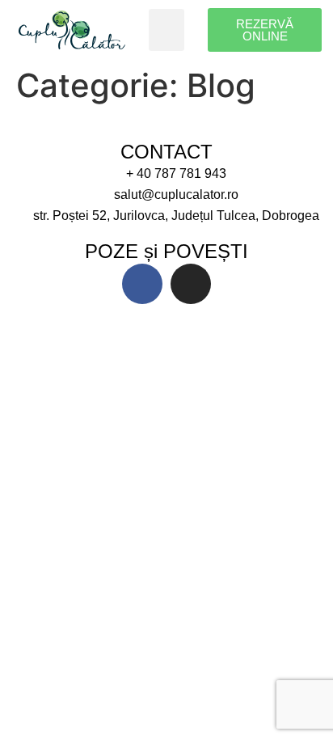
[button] (167, 30)
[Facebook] (142, 284)
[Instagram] (191, 284)
